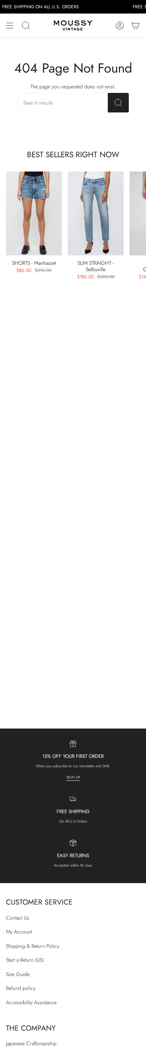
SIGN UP (73, 777)
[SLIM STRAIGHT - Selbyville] (96, 214)
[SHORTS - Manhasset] (34, 214)
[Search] (118, 102)
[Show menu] (9, 25)
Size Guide (18, 974)
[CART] (135, 25)
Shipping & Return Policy (32, 946)
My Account (19, 931)
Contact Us (17, 917)
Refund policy (21, 988)
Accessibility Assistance (31, 1002)
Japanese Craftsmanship (31, 1043)
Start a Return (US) (25, 960)
